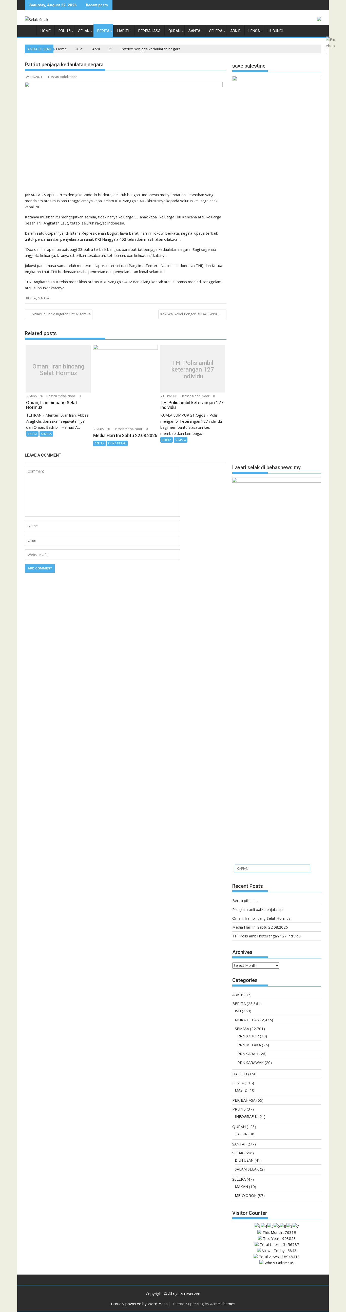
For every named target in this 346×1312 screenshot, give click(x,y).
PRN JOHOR (248, 1035)
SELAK (83, 31)
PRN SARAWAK (250, 1062)
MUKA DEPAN (117, 443)
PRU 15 (64, 31)
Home (46, 31)
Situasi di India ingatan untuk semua (61, 314)
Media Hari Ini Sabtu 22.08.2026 (260, 927)
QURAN (174, 31)
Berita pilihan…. (245, 900)
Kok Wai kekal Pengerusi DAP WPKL (189, 314)
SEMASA (43, 298)
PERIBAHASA (149, 31)
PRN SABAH (247, 1053)
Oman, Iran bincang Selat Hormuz (58, 370)
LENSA (254, 31)
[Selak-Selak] (29, 32)
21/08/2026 (169, 396)
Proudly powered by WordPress (139, 1303)
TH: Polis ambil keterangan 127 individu (192, 370)
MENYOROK (246, 1195)
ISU (238, 1010)
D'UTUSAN (244, 1160)
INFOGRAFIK (246, 1116)
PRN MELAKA (249, 1044)
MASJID (241, 1090)
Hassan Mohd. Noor (62, 77)
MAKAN (241, 1186)
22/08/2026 (35, 396)
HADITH (123, 31)
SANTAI (194, 31)
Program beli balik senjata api (257, 909)
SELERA (215, 31)
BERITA (103, 31)
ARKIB (235, 31)
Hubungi (275, 31)
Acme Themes (222, 1303)
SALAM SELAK (247, 1169)
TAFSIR (241, 1133)
